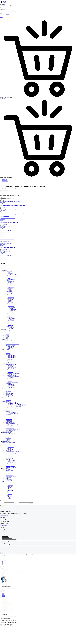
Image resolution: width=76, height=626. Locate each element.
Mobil (9, 491)
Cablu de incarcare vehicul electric (14, 274)
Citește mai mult (6, 207)
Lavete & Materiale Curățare (11, 375)
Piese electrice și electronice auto (9, 410)
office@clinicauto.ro (3, 525)
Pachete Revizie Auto (7, 401)
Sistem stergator (10, 285)
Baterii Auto (4, 605)
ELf (8, 488)
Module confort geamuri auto (13, 424)
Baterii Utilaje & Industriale (10, 345)
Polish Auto (10, 282)
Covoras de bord (11, 297)
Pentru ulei (7, 334)
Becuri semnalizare (9, 421)
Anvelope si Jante (5, 604)
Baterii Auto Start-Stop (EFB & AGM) (12, 344)
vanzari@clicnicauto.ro (4, 515)
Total (9, 497)
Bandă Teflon (10, 366)
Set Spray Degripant (11, 385)
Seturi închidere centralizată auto (13, 426)
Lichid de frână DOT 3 (12, 355)
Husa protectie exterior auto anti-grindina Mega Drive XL (13, 205)
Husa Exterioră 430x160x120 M (7, 247)
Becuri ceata (8, 415)
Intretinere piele (8, 477)
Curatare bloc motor (9, 470)
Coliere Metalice (11, 369)
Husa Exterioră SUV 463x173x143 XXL (9, 222)
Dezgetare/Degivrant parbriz (11, 433)
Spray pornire (8, 440)
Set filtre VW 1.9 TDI (12, 407)
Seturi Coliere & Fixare (12, 374)
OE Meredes (10, 494)
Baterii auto (5, 339)
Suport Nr (9, 289)
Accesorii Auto (5, 607)
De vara (7, 337)
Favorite (3, 530)
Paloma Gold (12, 310)
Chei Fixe (9, 448)
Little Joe (11, 308)
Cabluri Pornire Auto (9, 444)
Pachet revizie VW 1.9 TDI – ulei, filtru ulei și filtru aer (17, 405)
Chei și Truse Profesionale (10, 445)
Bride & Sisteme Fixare (12, 367)
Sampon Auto (8, 478)
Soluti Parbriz (8, 439)
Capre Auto (10, 456)
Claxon (9, 278)
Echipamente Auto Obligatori (8, 388)
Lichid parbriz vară (11, 360)
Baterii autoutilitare (11, 346)
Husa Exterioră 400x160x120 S (7, 255)
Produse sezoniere (6, 441)
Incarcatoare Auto (11, 327)
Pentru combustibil (9, 332)
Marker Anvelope (11, 303)
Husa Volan (10, 300)
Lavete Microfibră (11, 378)
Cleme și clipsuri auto (11, 368)
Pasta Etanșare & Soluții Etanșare (13, 373)
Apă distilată (8, 353)
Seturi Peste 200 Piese (12, 462)
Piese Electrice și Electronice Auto (8, 606)
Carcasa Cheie (10, 293)
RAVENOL (10, 495)
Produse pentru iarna (7, 432)
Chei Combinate (11, 447)
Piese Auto (5, 409)
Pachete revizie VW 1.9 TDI (11, 402)
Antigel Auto (8, 351)
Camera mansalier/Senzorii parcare (14, 275)
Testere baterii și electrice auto (11, 467)
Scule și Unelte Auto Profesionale (8, 608)
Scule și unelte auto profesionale (9, 442)
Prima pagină (4, 179)
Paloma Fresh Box (13, 309)
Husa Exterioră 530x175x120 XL (7, 230)
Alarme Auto (8, 411)
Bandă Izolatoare (11, 365)
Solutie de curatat (9, 480)
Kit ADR (7, 392)
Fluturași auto (12, 307)
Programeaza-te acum (4, 190)
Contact (3, 596)
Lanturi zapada (8, 434)
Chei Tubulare (10, 449)
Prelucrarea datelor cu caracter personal (9, 539)
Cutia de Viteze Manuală (10, 331)
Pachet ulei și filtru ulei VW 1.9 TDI (14, 406)
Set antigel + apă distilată (10, 362)
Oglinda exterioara (11, 281)
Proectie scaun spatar (11, 318)
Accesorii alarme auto (14, 413)
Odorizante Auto (11, 306)
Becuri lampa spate (9, 420)
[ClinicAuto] (2, 4)
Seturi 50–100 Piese (11, 461)
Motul (9, 492)
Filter (2, 193)
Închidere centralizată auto (10, 423)
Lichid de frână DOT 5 (12, 357)
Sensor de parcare (11, 320)
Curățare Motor (8, 330)
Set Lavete (10, 381)
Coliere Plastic (10, 372)
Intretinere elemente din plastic (11, 476)
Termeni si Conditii (5, 537)
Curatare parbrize (9, 471)
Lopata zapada (8, 435)
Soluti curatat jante (9, 479)
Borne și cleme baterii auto (10, 443)
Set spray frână (10, 386)
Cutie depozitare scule (9, 450)
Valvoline (9, 498)
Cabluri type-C (10, 326)
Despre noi (4, 1)
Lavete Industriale (11, 377)
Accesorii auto (4, 180)
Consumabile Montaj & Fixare (11, 364)
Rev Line (9, 496)
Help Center (4, 531)
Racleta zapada (8, 438)
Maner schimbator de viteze (12, 302)
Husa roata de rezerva (11, 279)
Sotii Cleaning (5, 468)
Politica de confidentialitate (7, 538)
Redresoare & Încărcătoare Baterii (11, 453)
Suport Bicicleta (10, 288)
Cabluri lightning (11, 325)
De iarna (7, 336)
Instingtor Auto (8, 391)
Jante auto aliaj (8, 398)
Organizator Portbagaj (12, 313)
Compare (1, 203)
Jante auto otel (8, 400)
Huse (9, 280)
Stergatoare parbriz (11, 287)
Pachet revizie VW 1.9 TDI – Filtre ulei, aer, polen (17, 404)
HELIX (9, 489)
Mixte (7, 338)
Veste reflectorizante (9, 396)
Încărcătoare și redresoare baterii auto (12, 451)
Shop (3, 594)
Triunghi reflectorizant (9, 394)
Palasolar (9, 315)
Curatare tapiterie (9, 472)
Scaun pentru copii (11, 319)
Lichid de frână (8, 354)
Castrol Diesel (10, 486)
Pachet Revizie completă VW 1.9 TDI (14, 403)
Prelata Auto (10, 283)
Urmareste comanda (5, 545)
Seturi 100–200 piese (11, 460)
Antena (9, 272)
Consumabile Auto (6, 349)
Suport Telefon (10, 328)
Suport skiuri (10, 290)
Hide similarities (6, 568)
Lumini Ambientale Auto (10, 428)
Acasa (3, 593)
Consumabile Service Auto (8, 363)
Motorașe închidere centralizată (13, 425)
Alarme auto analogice (12, 412)
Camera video (10, 292)
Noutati (3, 595)
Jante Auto (5, 397)
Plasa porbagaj (10, 317)
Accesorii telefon (9, 322)
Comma (9, 487)
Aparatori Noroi (10, 273)
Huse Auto (10, 301)
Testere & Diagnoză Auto (10, 466)
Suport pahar (10, 321)
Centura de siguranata (11, 294)
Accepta (1, 556)
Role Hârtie (10, 379)
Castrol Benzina (10, 485)
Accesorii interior (9, 291)
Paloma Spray (12, 312)
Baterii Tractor (10, 348)
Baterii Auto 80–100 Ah (10, 341)
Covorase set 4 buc (11, 298)
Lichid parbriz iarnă (11, 359)
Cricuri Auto (10, 457)
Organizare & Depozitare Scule (11, 452)
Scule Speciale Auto (9, 458)
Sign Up (7, 14)
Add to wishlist (2, 202)
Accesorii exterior (5, 181)
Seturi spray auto (8, 383)
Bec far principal (8, 414)
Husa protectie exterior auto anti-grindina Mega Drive (12, 214)
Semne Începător (11, 284)
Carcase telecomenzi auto (10, 422)
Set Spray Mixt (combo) (12, 387)
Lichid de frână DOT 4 (12, 356)
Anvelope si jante (6, 335)
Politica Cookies (5, 536)
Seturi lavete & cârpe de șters (13, 382)
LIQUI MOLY (10, 490)
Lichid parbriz (8, 358)
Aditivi (4, 329)
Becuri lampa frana (9, 419)
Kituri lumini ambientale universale (14, 429)
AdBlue (7, 350)
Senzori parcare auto (9, 431)
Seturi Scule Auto (9, 459)
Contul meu (4, 2)
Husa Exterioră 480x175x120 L (7, 239)
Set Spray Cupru (11, 384)
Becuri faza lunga (9, 416)
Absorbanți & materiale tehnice (13, 376)
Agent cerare (8, 469)
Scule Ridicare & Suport (10, 454)
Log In (1, 13)
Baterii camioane (11, 347)
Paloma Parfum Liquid (14, 311)
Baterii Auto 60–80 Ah (10, 340)
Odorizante (10, 304)
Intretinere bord (8, 473)
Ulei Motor (7, 482)
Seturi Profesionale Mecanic (13, 463)
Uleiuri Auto (5, 481)
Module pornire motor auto (10, 430)
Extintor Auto (10, 299)
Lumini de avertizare (9, 393)
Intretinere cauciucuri (9, 475)
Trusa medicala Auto (9, 395)
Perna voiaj (10, 316)
